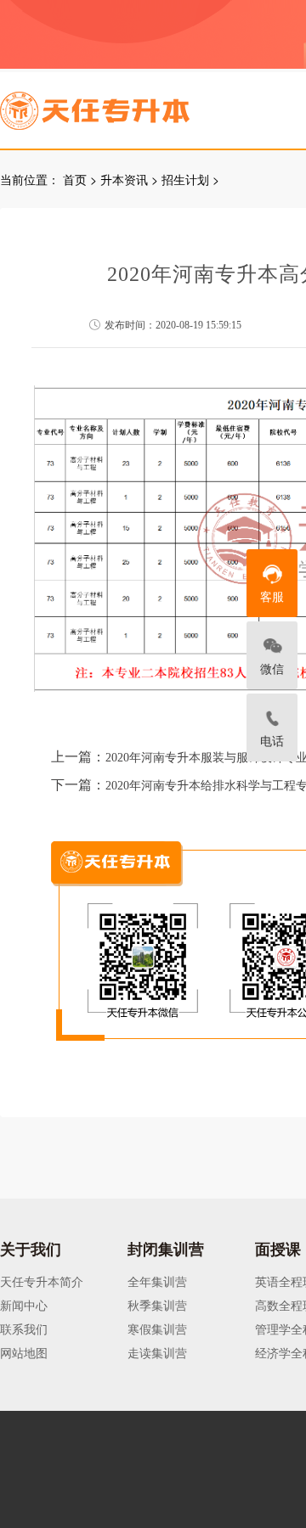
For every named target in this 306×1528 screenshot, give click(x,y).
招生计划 (185, 179)
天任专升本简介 (41, 1281)
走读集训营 (157, 1352)
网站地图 (24, 1352)
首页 (75, 179)
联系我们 (24, 1328)
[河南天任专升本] (135, 105)
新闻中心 (24, 1304)
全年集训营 (157, 1281)
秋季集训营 (157, 1304)
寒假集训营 (157, 1328)
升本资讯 (124, 179)
